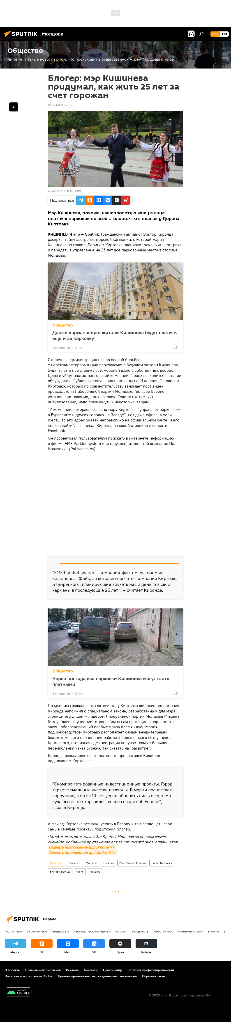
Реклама (72, 970)
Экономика (37, 931)
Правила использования (43, 970)
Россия (121, 931)
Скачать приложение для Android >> (82, 852)
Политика (13, 931)
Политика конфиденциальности (150, 970)
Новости (73, 863)
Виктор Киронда (60, 871)
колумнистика (190, 931)
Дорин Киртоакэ (161, 863)
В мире (213, 931)
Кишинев (108, 863)
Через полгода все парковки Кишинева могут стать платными (110, 681)
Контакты (91, 970)
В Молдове (90, 863)
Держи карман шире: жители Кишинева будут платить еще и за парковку (114, 335)
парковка (94, 871)
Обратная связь (153, 976)
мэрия (79, 871)
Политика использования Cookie (29, 976)
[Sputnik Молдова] (22, 38)
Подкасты (140, 931)
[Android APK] (18, 992)
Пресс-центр (112, 970)
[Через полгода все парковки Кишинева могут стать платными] (115, 637)
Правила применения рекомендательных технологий (97, 976)
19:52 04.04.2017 (60, 105)
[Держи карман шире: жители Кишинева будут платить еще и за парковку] (115, 291)
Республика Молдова (132, 863)
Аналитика (163, 931)
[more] (176, 347)
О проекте (12, 970)
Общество (62, 325)
